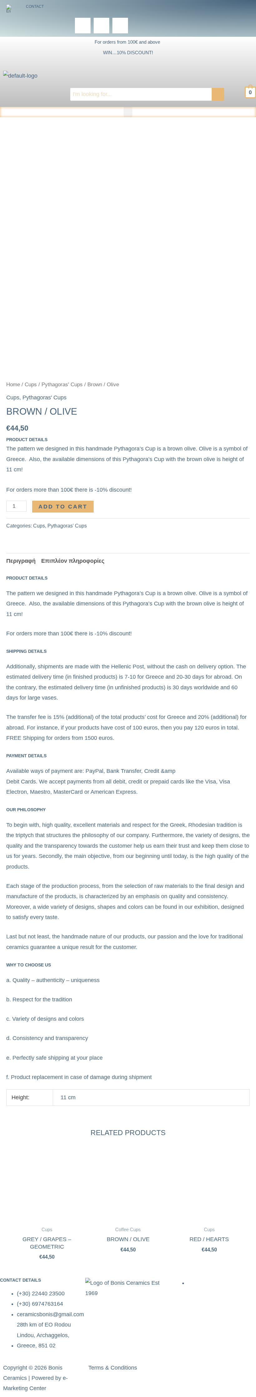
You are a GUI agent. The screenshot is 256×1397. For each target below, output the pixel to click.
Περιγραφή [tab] (21, 561)
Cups (31, 385)
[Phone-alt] (101, 25)
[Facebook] (83, 25)
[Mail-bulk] (120, 25)
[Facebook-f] (182, 1370)
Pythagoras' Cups (62, 385)
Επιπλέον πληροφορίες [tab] (72, 561)
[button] (10, 9)
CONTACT (35, 6)
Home (13, 385)
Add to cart (62, 506)
